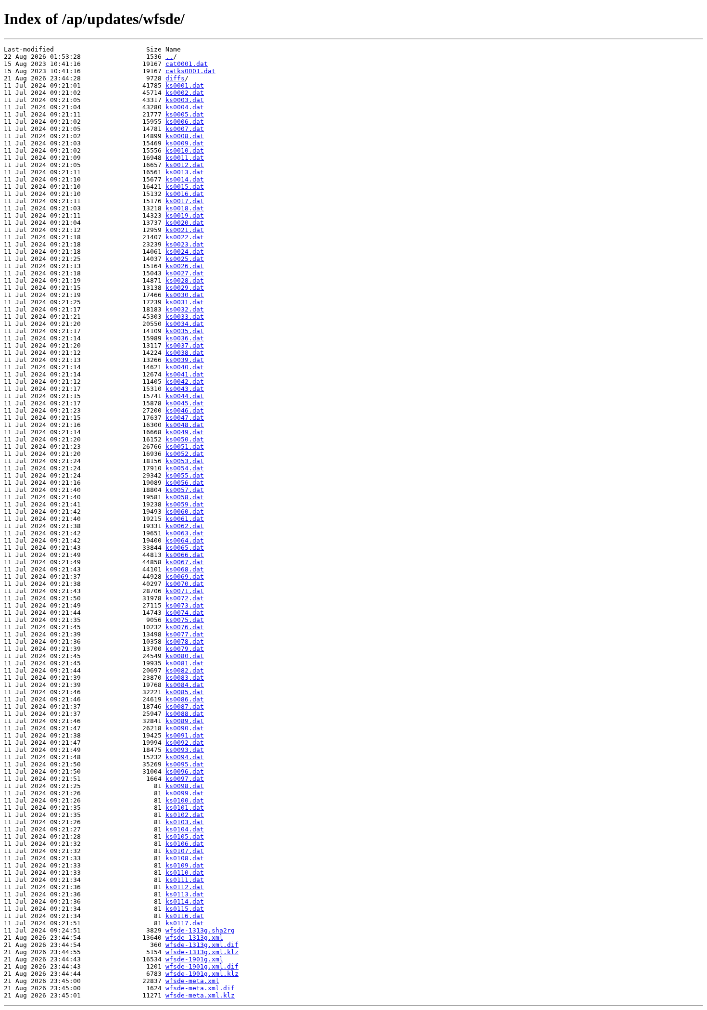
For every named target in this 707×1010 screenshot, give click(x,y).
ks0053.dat (184, 461)
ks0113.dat (184, 894)
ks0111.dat (184, 879)
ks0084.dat (184, 684)
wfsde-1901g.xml (194, 959)
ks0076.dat (184, 627)
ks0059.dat (184, 504)
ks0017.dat (184, 201)
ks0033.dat (184, 316)
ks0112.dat (184, 887)
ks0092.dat (184, 742)
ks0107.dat (184, 851)
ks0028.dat (184, 280)
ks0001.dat (184, 85)
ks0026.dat (184, 266)
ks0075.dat (184, 619)
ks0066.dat (184, 554)
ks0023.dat (184, 244)
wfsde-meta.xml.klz (200, 995)
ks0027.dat (184, 273)
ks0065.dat (184, 547)
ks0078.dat (184, 641)
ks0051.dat (184, 446)
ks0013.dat (184, 172)
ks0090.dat (184, 728)
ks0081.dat (184, 663)
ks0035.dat (184, 331)
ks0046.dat (184, 410)
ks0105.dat (184, 836)
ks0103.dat (184, 822)
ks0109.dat (184, 865)
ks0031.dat (184, 302)
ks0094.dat (184, 757)
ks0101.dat (184, 807)
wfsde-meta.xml (192, 980)
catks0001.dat (190, 71)
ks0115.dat (184, 908)
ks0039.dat (184, 359)
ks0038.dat (184, 352)
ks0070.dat (184, 583)
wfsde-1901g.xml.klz (202, 973)
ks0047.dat (184, 417)
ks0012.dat (184, 164)
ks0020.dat (184, 222)
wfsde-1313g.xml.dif (202, 944)
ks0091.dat (184, 735)
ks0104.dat (184, 829)
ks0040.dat (184, 367)
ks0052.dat (184, 453)
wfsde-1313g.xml (194, 937)
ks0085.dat (184, 692)
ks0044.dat (184, 396)
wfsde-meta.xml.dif (200, 988)
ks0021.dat (184, 229)
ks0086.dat (184, 699)
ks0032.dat (184, 309)
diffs (175, 78)
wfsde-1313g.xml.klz (202, 952)
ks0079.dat (184, 648)
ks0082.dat (184, 670)
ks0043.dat (184, 388)
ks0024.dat (184, 251)
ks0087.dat (184, 706)
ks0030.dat (184, 294)
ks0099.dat (184, 793)
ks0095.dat (184, 764)
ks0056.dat (184, 482)
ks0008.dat (184, 136)
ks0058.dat (184, 497)
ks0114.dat (184, 901)
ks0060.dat (184, 511)
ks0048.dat (184, 424)
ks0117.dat (184, 923)
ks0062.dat (184, 526)
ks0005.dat (184, 114)
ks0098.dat (184, 786)
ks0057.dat (184, 489)
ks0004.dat (184, 107)
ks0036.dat (184, 338)
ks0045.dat (184, 403)
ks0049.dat (184, 432)
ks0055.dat (184, 475)
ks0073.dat (184, 605)
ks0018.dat (184, 208)
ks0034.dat (184, 323)
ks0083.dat (184, 677)
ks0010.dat (184, 150)
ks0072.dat (184, 598)
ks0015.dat (184, 186)
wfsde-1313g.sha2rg (200, 930)
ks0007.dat (184, 128)
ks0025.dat (184, 258)
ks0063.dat (184, 533)
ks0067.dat (184, 562)
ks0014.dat (184, 179)
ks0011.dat (184, 157)
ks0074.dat (184, 612)
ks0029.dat (184, 287)
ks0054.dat (184, 468)
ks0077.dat (184, 634)
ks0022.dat (184, 237)
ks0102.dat (184, 814)
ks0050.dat (184, 439)
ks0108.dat (184, 858)
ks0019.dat (184, 215)
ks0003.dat (184, 100)
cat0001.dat (186, 63)
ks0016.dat (184, 193)
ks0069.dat (184, 576)
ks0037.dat (184, 345)
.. (169, 56)
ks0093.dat (184, 749)
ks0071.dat (184, 591)
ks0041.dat (184, 374)
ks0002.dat (184, 92)
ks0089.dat (184, 721)
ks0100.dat (184, 800)
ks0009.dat (184, 143)
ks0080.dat (184, 656)
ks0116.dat (184, 915)
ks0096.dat (184, 771)
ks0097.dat (184, 778)
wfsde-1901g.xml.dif (202, 966)
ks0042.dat (184, 381)
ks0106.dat (184, 843)
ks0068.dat (184, 569)
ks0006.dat (184, 121)
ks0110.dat (184, 872)
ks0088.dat (184, 713)
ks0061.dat (184, 518)
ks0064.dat (184, 540)
